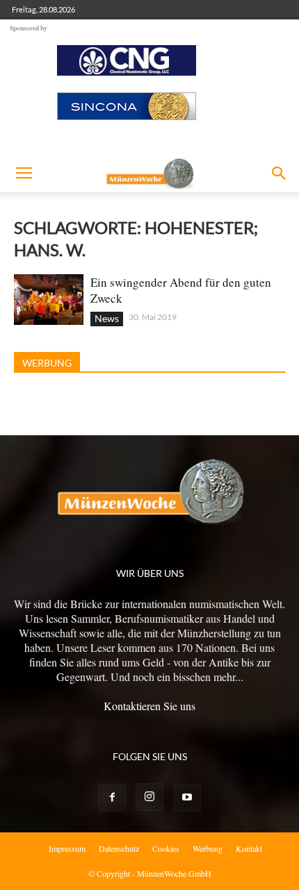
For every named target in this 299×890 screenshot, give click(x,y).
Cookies (165, 848)
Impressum (67, 848)
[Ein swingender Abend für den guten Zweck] (48, 299)
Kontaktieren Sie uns (149, 705)
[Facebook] (112, 798)
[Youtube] (187, 798)
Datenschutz (119, 848)
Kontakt (249, 848)
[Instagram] (149, 797)
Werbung (208, 848)
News (107, 318)
